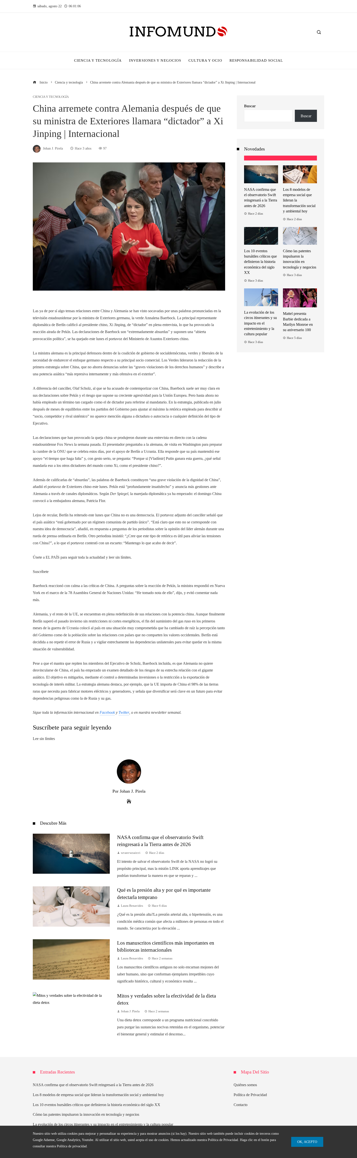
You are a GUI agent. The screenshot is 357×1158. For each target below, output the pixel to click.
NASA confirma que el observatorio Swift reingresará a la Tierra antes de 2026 (93, 1085)
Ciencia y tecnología (51, 97)
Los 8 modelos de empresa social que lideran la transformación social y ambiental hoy (98, 1095)
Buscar (250, 106)
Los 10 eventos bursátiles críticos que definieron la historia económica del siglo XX (260, 262)
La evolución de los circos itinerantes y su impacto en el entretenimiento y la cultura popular (260, 323)
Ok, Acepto (307, 1142)
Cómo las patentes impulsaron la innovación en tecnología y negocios (86, 1114)
